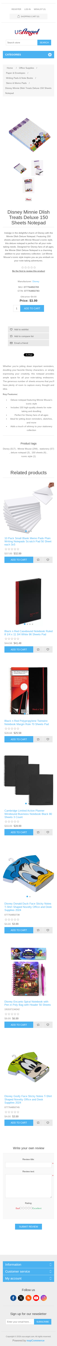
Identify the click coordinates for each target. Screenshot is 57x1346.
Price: (24, 301)
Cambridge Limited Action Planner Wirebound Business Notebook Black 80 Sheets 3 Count (28, 814)
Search (44, 42)
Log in (27, 9)
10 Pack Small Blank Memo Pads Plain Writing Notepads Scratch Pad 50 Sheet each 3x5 (27, 541)
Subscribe (42, 1321)
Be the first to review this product (28, 271)
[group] (28, 508)
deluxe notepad (18, 452)
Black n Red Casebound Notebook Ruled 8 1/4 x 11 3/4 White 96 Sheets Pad (28, 633)
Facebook (13, 1298)
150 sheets (37, 452)
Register (16, 9)
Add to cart (32, 308)
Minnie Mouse (25, 448)
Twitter (21, 1298)
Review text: (28, 1171)
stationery (44, 448)
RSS (28, 1298)
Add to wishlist (21, 329)
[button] (26, 531)
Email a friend (21, 343)
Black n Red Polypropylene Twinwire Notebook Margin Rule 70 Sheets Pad (26, 722)
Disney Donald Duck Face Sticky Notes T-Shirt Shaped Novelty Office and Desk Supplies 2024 (28, 907)
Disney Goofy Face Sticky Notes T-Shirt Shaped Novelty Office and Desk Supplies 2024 (28, 1099)
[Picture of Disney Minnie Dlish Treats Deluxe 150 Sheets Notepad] (20, 168)
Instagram (44, 1298)
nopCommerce (35, 1340)
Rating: (28, 1203)
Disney (35, 281)
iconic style (26, 456)
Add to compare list (24, 336)
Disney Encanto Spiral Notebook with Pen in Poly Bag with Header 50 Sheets (27, 1003)
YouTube (36, 1298)
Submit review (28, 1226)
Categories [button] (13, 54)
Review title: (28, 1159)
